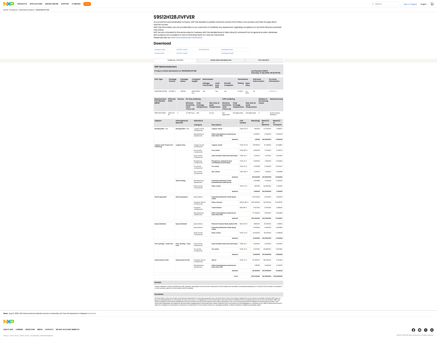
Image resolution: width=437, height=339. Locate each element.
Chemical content (26, 10)
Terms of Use (14, 336)
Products (13, 10)
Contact (49, 329)
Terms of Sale (24, 336)
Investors (30, 329)
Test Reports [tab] (263, 60)
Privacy (5, 336)
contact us (273, 91)
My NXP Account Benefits (68, 329)
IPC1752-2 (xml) (182, 50)
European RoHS (160, 50)
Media (40, 329)
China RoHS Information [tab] (220, 60)
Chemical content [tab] (176, 60)
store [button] (87, 4)
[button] (424, 4)
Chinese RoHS (159, 53)
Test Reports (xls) (227, 50)
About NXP (8, 329)
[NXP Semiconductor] (8, 3)
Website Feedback (46, 336)
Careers (19, 329)
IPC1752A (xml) (204, 50)
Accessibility (34, 336)
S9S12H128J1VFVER (42, 10)
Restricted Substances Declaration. (187, 37)
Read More (92, 313)
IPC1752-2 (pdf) (182, 53)
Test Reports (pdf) (227, 53)
